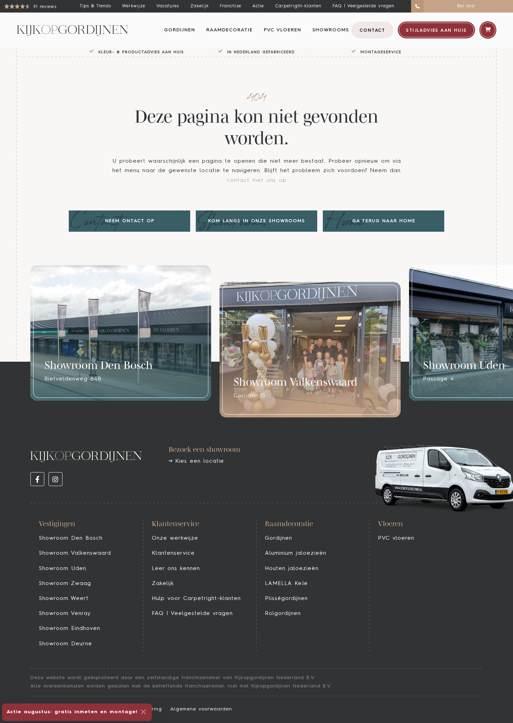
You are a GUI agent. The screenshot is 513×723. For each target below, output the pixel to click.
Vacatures (167, 6)
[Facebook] (37, 479)
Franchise (230, 6)
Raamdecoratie (229, 30)
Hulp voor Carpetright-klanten (196, 598)
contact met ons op (257, 180)
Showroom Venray (65, 613)
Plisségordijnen (286, 598)
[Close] (143, 712)
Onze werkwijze (175, 538)
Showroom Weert (64, 598)
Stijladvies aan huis (436, 30)
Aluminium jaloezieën (295, 553)
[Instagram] (55, 479)
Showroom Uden (62, 568)
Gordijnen (179, 30)
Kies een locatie (198, 461)
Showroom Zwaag (65, 583)
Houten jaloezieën (292, 568)
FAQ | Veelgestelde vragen (363, 6)
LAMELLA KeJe (286, 583)
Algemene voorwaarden (201, 709)
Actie (258, 6)
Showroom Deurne (65, 644)
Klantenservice (173, 553)
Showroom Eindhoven (69, 628)
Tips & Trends (95, 6)
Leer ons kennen (176, 568)
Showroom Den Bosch (71, 538)
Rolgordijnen (283, 613)
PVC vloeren (282, 30)
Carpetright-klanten (298, 6)
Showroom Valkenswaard (75, 553)
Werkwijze (133, 6)
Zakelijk (199, 6)
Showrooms (330, 30)
